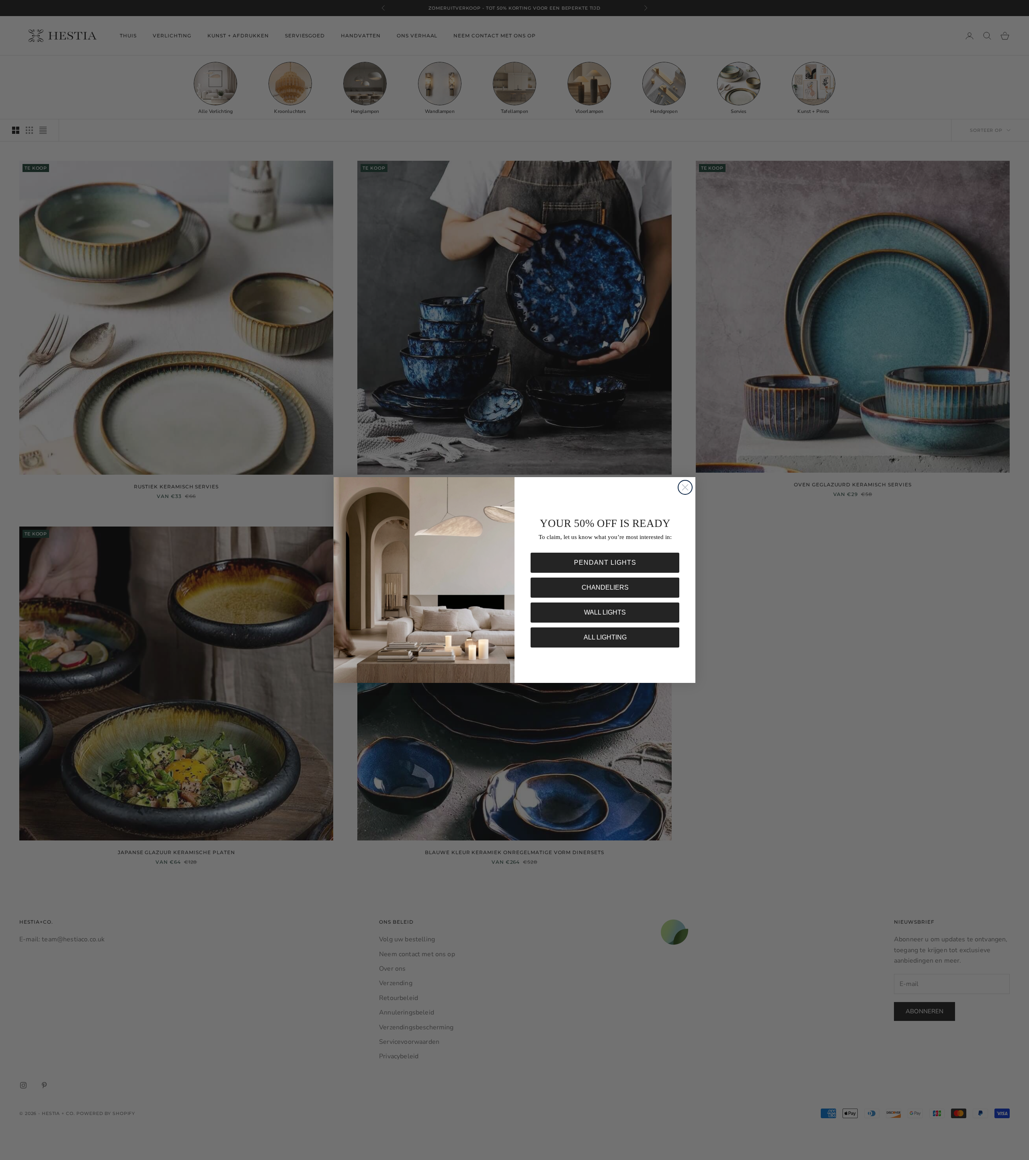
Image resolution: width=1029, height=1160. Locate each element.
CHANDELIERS (605, 587)
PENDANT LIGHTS (605, 562)
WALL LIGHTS (605, 612)
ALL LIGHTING (605, 637)
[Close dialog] (685, 487)
